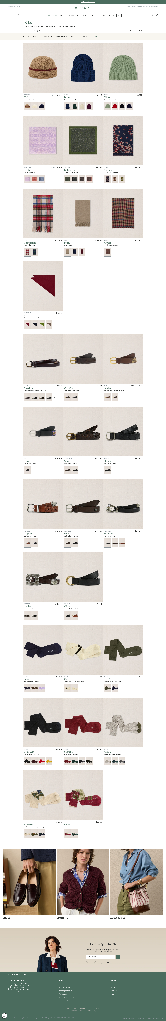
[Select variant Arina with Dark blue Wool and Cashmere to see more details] (34, 324)
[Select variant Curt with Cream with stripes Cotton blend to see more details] (67, 688)
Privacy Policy (140, 1018)
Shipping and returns (65, 991)
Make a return (63, 994)
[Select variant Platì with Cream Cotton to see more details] (34, 106)
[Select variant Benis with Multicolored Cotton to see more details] (27, 470)
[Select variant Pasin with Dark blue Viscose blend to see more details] (27, 688)
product (135, 31)
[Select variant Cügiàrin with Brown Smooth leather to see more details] (74, 615)
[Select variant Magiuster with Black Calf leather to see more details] (34, 615)
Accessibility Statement (66, 987)
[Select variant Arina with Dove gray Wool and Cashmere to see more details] (49, 324)
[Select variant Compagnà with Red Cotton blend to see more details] (41, 761)
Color (35, 36)
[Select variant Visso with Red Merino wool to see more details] (115, 106)
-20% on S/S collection (88, 2)
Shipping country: (14, 6)
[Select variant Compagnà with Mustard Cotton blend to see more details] (49, 761)
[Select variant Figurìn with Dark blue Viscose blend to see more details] (115, 688)
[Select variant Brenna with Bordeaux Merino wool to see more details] (89, 106)
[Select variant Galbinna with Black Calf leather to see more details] (107, 543)
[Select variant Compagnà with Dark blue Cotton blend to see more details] (27, 761)
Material (47, 36)
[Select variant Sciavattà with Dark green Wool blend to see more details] (74, 761)
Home (24, 31)
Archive (113, 994)
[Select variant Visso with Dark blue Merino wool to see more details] (129, 106)
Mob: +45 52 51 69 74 (67, 997)
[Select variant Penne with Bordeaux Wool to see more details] (82, 252)
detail (140, 31)
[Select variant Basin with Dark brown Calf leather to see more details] (67, 543)
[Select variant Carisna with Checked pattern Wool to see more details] (107, 252)
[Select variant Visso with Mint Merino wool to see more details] (107, 106)
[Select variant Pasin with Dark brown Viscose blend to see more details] (34, 688)
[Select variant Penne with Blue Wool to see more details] (74, 252)
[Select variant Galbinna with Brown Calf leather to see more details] (122, 542)
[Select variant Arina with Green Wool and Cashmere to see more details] (41, 324)
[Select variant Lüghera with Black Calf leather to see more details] (34, 542)
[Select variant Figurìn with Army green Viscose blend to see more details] (107, 688)
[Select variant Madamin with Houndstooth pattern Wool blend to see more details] (107, 397)
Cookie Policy (150, 1018)
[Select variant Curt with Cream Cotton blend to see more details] (74, 688)
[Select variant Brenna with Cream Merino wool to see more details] (82, 106)
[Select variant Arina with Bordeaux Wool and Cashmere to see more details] (27, 324)
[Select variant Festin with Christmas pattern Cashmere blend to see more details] (67, 834)
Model (73, 36)
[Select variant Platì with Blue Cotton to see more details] (41, 106)
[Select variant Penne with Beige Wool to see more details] (67, 252)
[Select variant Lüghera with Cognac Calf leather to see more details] (27, 543)
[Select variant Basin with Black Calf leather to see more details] (74, 542)
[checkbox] (93, 36)
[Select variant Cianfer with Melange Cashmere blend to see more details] (107, 761)
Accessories (32, 31)
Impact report (63, 984)
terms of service (109, 961)
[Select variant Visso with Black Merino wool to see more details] (122, 106)
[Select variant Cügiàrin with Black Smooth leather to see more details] (67, 615)
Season (84, 36)
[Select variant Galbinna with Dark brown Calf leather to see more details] (115, 542)
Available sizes (60, 36)
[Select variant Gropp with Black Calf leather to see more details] (74, 470)
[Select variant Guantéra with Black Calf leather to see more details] (74, 397)
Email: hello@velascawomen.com (69, 1001)
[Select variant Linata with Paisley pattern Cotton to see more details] (27, 179)
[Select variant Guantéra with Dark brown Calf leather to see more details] (67, 397)
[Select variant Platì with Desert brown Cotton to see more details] (27, 106)
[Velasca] (83, 10)
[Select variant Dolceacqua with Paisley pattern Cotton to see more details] (67, 179)
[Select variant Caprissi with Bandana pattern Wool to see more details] (107, 179)
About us (114, 987)
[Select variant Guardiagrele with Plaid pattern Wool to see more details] (27, 252)
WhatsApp (155, 6)
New (96, 36)
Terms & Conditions (128, 1018)
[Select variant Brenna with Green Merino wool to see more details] (74, 106)
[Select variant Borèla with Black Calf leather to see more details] (107, 470)
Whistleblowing (160, 1018)
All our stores (115, 984)
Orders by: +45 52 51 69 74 (144, 6)
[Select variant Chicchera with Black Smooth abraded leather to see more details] (34, 397)
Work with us (115, 991)
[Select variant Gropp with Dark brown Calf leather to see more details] (67, 470)
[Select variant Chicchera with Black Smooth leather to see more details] (49, 397)
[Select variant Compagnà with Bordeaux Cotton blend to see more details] (34, 761)
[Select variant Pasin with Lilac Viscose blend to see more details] (41, 688)
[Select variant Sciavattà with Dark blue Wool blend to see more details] (82, 761)
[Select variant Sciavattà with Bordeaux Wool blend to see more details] (67, 761)
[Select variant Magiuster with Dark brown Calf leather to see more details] (27, 615)
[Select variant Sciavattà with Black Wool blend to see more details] (89, 761)
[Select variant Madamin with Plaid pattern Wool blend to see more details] (115, 397)
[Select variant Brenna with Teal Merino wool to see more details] (67, 106)
